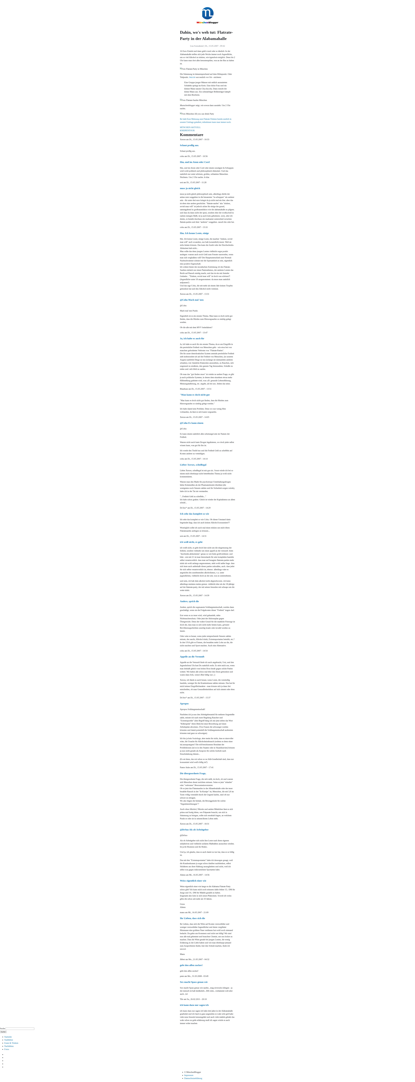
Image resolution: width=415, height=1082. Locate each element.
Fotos (6, 1049)
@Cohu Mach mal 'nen (192, 299)
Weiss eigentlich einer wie (193, 880)
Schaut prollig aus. (189, 145)
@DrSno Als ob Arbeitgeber (194, 829)
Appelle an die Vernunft (192, 656)
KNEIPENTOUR (187, 130)
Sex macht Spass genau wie (194, 982)
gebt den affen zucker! (191, 965)
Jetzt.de (192, 77)
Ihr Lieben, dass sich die (192, 918)
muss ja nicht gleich (190, 188)
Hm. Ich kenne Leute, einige (194, 233)
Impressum (188, 1075)
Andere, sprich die (189, 601)
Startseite (8, 1037)
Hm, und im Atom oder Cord (195, 162)
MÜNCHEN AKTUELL (190, 127)
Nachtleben (9, 1046)
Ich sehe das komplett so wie (194, 513)
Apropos (184, 703)
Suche (2, 1028)
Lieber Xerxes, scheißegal (193, 464)
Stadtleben (8, 1040)
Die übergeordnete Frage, (193, 773)
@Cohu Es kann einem (191, 423)
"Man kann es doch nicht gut (195, 394)
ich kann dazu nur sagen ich (194, 1005)
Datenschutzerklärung (193, 1078)
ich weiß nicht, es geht (191, 542)
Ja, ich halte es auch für (192, 338)
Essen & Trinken (11, 1043)
